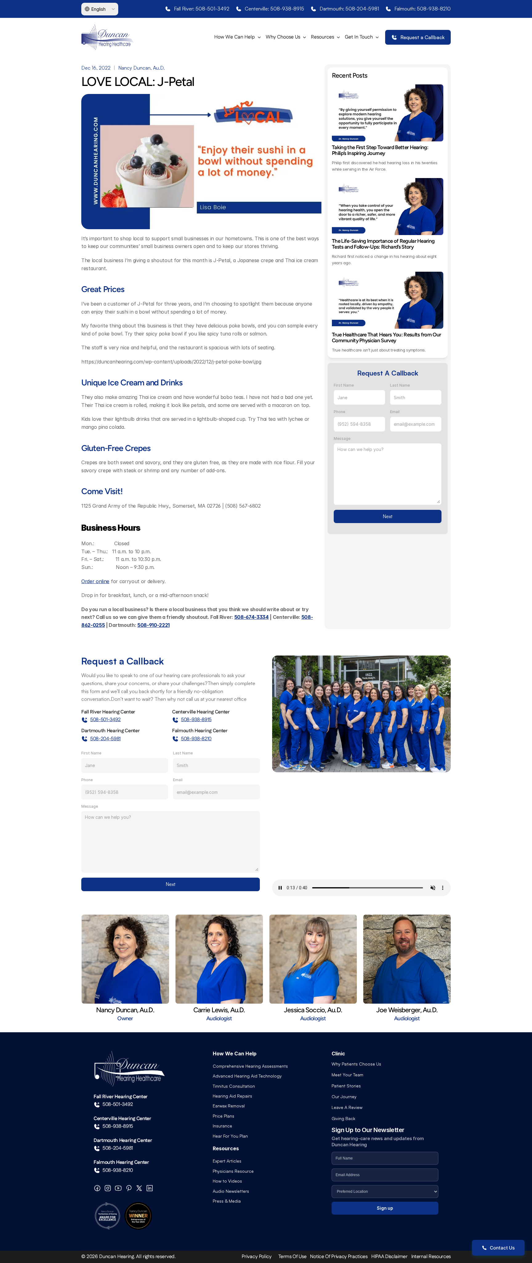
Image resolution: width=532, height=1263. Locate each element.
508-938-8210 (196, 738)
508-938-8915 (196, 719)
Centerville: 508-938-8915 (274, 9)
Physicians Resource (233, 1171)
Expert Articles (227, 1161)
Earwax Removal (229, 1105)
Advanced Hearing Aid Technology (247, 1075)
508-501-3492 (105, 719)
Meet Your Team (347, 1074)
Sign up (385, 1208)
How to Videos (227, 1181)
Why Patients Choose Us (356, 1063)
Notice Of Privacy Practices (338, 1256)
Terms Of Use (292, 1256)
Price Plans (223, 1116)
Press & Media (227, 1201)
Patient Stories (346, 1085)
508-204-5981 (105, 738)
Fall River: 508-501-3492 (201, 9)
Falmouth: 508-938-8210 (422, 9)
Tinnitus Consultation (234, 1086)
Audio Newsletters (231, 1191)
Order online (95, 581)
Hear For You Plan (230, 1136)
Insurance (222, 1125)
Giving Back (343, 1118)
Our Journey (344, 1096)
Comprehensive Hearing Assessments (250, 1066)
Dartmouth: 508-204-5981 (349, 9)
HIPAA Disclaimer (389, 1256)
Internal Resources (431, 1256)
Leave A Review (347, 1107)
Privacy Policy (257, 1256)
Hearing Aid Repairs (232, 1096)
